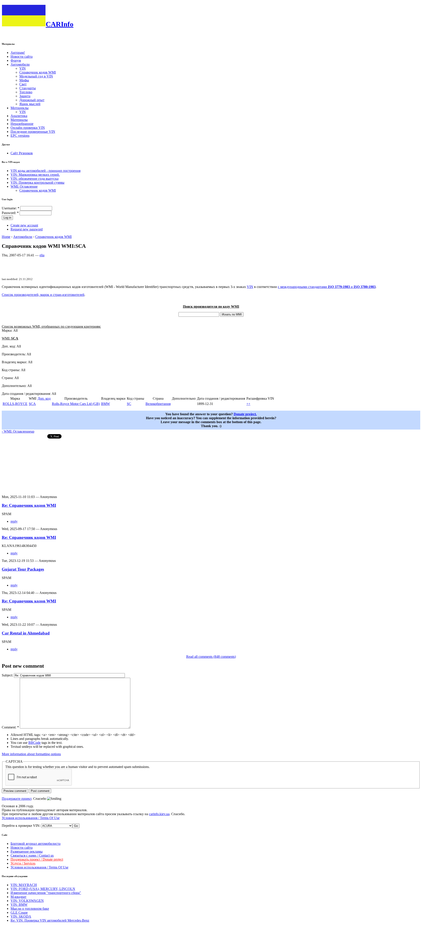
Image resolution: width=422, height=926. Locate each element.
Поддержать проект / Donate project (37, 859)
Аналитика (19, 116)
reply (14, 521)
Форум (16, 60)
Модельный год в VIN (36, 76)
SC (129, 404)
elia (42, 255)
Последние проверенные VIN (33, 131)
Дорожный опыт (31, 100)
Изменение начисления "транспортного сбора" (46, 893)
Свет (23, 84)
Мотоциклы (20, 108)
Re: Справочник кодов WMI (29, 505)
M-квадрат (18, 897)
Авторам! (18, 52)
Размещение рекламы (27, 851)
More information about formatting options (31, 754)
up (32, 431)
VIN (22, 68)
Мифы (24, 80)
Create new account (24, 225)
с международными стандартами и (327, 287)
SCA (32, 404)
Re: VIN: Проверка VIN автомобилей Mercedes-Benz (50, 920)
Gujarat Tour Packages (23, 569)
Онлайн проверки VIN (28, 127)
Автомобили (20, 64)
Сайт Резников (22, 153)
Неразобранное (22, 124)
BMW (105, 404)
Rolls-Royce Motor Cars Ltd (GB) (76, 404)
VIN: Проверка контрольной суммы (37, 182)
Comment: (10, 727)
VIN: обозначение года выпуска (34, 178)
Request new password (27, 229)
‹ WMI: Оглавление (16, 431)
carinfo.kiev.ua (159, 814)
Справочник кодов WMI (37, 72)
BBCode (34, 742)
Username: (10, 208)
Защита (24, 96)
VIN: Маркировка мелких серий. (35, 174)
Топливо (25, 92)
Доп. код (44, 398)
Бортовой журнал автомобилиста (35, 843)
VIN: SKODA (21, 916)
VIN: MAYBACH (24, 885)
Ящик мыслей (29, 104)
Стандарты (27, 88)
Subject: (8, 675)
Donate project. (245, 414)
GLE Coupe (19, 912)
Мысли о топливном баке (30, 908)
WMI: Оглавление (24, 186)
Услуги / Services (23, 863)
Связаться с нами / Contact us (32, 855)
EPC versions (20, 135)
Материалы (19, 120)
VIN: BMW (19, 904)
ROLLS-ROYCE (15, 404)
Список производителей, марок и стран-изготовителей (43, 295)
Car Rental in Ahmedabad (26, 633)
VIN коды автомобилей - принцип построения (45, 171)
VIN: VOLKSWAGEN (27, 901)
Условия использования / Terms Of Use (31, 818)
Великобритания (158, 404)
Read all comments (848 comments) (211, 656)
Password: (10, 213)
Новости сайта (22, 56)
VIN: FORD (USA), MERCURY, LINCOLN (43, 889)
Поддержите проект (16, 798)
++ (248, 404)
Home (6, 237)
